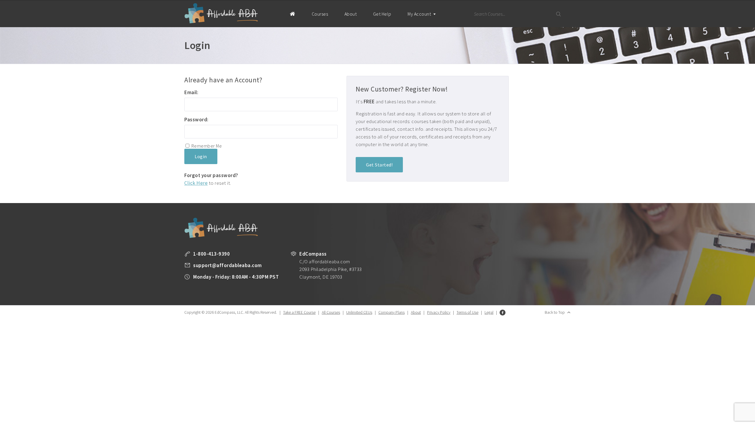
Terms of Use (467, 312)
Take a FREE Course (299, 312)
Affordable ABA (221, 13)
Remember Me (206, 146)
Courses (320, 14)
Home (292, 13)
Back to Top (555, 312)
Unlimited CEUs (359, 312)
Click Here (196, 183)
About (350, 14)
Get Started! (379, 165)
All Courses (331, 312)
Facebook (502, 313)
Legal (489, 312)
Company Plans (391, 312)
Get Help (382, 14)
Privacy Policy (438, 312)
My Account (420, 14)
